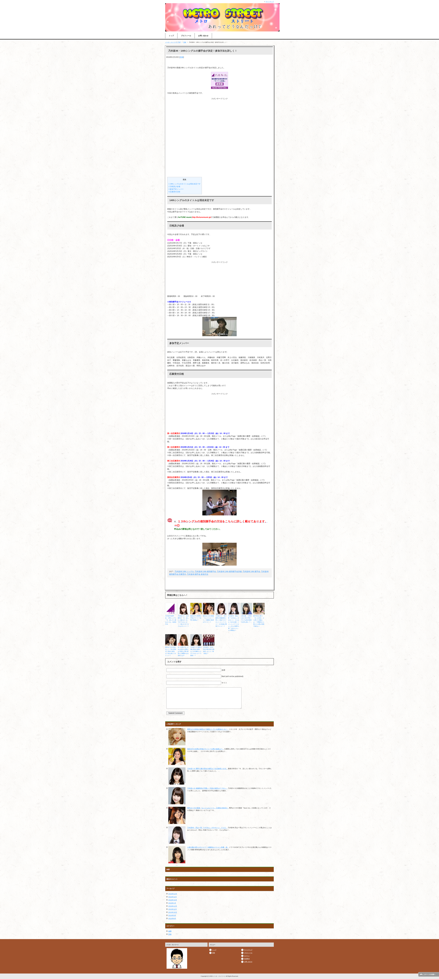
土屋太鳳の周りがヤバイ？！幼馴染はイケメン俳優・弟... (208, 847)
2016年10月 (172, 900)
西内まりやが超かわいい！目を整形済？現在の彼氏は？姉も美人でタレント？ (170, 651)
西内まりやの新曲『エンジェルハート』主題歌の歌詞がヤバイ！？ (208, 619)
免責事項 (247, 959)
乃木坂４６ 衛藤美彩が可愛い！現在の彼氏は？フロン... (207, 788)
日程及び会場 (174, 186)
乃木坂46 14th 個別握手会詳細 (229, 571)
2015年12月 (172, 906)
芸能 (181, 57)
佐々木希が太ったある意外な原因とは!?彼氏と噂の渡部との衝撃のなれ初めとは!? (183, 651)
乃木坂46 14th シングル (184, 571)
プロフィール (186, 36)
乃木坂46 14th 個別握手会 (205, 571)
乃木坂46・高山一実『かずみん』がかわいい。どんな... (207, 828)
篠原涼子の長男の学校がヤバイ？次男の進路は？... (205, 749)
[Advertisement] (219, 137)
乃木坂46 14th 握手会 (251, 571)
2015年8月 (172, 918)
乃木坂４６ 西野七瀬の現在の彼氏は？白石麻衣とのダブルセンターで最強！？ (196, 651)
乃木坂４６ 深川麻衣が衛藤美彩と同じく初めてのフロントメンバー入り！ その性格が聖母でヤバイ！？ (221, 621)
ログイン (247, 956)
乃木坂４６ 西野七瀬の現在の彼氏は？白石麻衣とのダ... (207, 769)
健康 (169, 931)
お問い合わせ (203, 36)
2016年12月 (172, 894)
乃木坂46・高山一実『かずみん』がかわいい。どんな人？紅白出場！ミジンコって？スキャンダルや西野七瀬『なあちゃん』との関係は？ (233, 623)
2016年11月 (172, 897)
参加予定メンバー (176, 189)
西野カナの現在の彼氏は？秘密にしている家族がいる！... (208, 729)
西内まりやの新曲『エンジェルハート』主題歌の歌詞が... (208, 808)
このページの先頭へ (429, 974)
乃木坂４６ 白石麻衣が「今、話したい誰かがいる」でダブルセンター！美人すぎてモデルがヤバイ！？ (183, 621)
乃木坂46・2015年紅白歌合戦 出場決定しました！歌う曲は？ (208, 650)
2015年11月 (172, 909)
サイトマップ (248, 950)
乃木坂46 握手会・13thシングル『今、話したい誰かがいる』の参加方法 (170, 620)
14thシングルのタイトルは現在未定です (185, 184)
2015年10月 (172, 912)
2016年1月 (172, 903)
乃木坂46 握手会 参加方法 (197, 574)
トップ (171, 36)
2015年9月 (172, 915)
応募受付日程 (174, 192)
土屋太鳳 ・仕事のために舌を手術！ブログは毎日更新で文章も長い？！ (246, 619)
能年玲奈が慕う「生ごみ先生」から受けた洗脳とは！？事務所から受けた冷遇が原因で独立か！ (258, 621)
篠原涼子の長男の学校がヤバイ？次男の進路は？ (195, 618)
